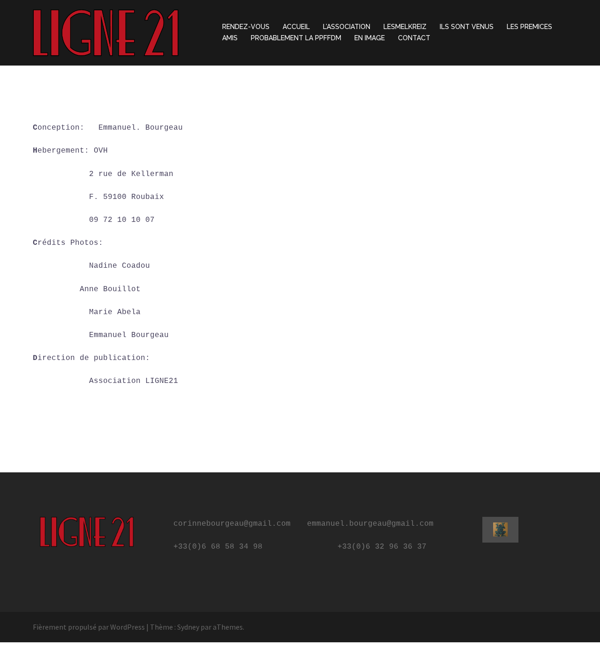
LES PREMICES (529, 26)
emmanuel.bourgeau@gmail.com (370, 524)
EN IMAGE (369, 38)
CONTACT (414, 38)
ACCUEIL (296, 26)
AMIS (230, 38)
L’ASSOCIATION (346, 26)
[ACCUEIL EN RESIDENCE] (106, 32)
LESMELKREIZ (405, 26)
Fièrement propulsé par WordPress (89, 627)
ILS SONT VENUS (467, 26)
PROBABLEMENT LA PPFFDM (296, 38)
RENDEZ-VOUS (246, 26)
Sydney (188, 627)
